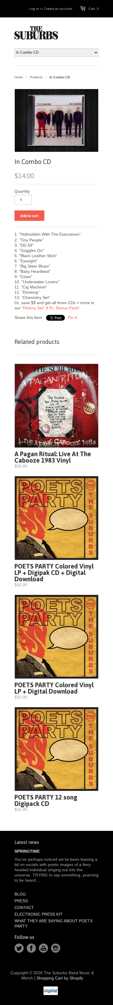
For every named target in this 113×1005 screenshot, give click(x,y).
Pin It (72, 317)
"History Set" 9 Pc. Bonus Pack (50, 308)
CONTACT (24, 907)
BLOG (20, 894)
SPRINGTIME (27, 851)
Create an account (58, 9)
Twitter (19, 948)
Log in (34, 9)
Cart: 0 (93, 9)
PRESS (21, 900)
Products (36, 77)
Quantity (22, 191)
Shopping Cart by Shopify (60, 978)
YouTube (43, 948)
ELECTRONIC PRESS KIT (38, 914)
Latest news (26, 842)
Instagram (55, 948)
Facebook (31, 948)
